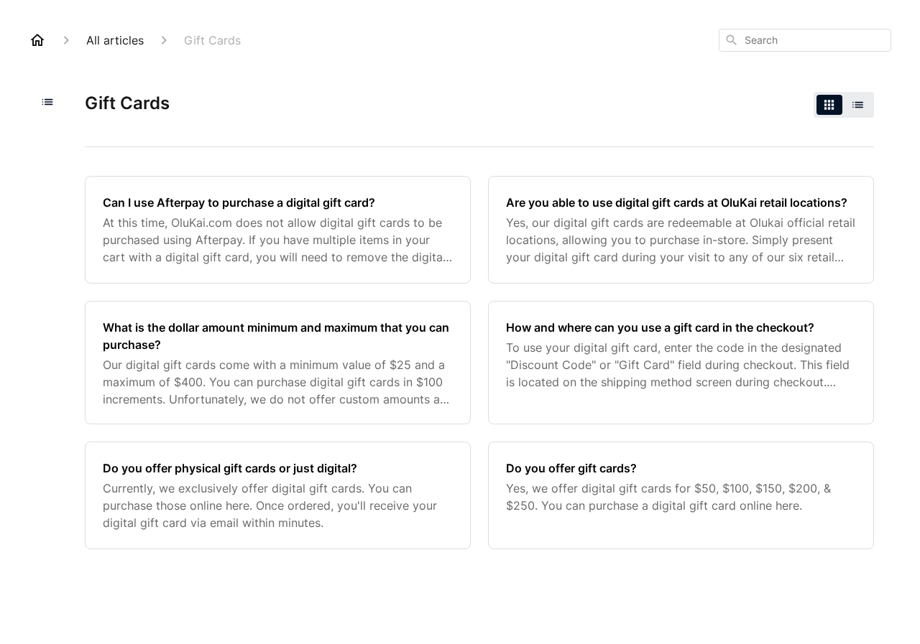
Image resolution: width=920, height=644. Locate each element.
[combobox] (805, 40)
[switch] (844, 105)
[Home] (37, 40)
